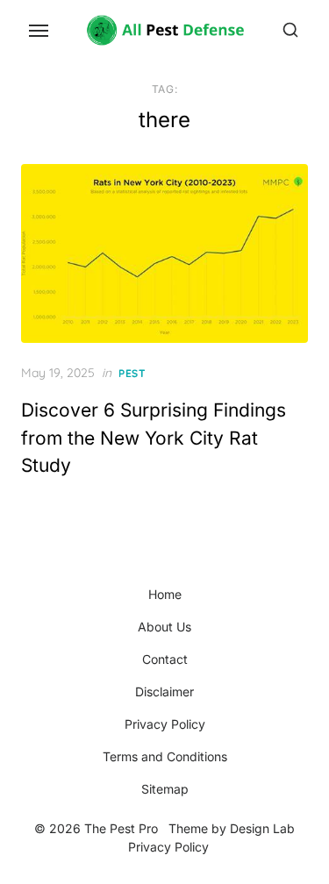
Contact (165, 659)
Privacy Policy (165, 723)
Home (165, 594)
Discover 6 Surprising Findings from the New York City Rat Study (153, 437)
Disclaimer (164, 691)
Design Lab (262, 828)
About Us (164, 626)
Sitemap (165, 788)
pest (132, 373)
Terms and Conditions (165, 756)
